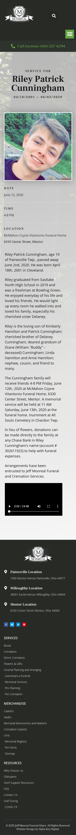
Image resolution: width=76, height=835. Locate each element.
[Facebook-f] (6, 624)
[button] (54, 16)
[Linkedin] (18, 624)
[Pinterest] (24, 624)
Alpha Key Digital (48, 829)
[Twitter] (12, 624)
